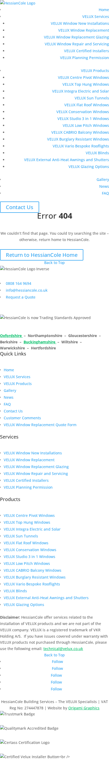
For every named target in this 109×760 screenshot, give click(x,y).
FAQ (105, 193)
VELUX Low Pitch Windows (86, 125)
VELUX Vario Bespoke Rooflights (81, 145)
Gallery (103, 179)
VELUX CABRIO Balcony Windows (80, 132)
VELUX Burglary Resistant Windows (78, 139)
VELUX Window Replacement (83, 30)
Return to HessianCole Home (42, 254)
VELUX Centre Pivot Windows (83, 77)
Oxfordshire (11, 335)
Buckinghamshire (40, 341)
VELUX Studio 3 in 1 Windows (83, 118)
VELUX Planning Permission (84, 57)
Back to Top (54, 262)
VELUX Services (95, 16)
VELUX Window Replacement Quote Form (40, 424)
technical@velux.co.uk (63, 648)
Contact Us (19, 207)
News (104, 186)
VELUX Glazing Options (89, 166)
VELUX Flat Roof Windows (86, 104)
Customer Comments (22, 417)
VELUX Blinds (97, 152)
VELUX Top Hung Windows (85, 84)
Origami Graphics (83, 707)
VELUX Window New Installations (80, 23)
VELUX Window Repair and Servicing (77, 43)
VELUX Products (95, 70)
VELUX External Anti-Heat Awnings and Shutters (66, 159)
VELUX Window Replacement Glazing (76, 37)
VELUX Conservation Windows (82, 111)
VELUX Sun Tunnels (92, 97)
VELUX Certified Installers (86, 50)
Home (104, 9)
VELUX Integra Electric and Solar (80, 91)
